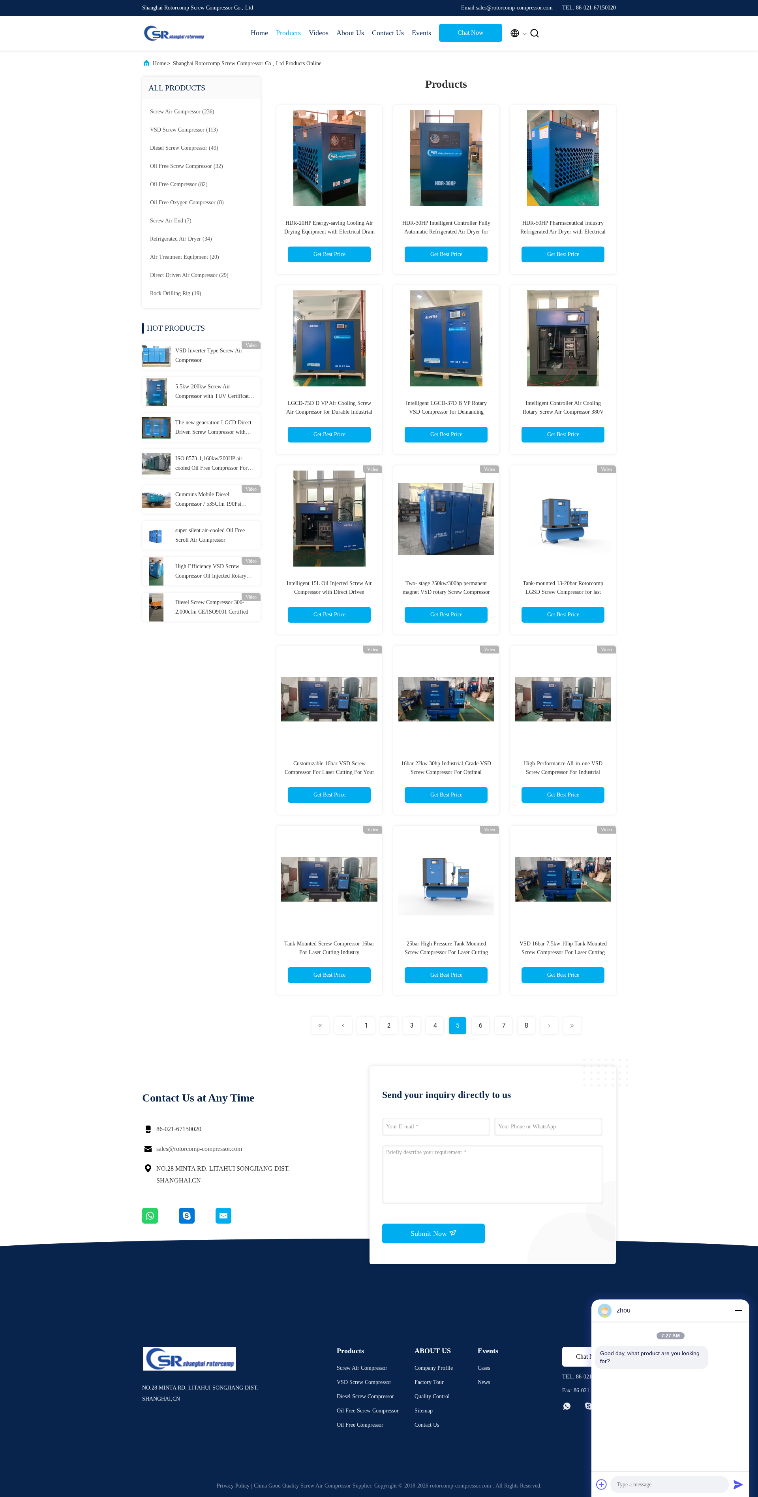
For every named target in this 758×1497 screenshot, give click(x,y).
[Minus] (738, 1310)
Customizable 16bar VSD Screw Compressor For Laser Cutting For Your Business (329, 772)
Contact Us (388, 33)
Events (421, 33)
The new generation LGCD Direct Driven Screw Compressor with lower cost (213, 428)
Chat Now (471, 32)
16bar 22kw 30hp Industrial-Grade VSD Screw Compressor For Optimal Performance (446, 772)
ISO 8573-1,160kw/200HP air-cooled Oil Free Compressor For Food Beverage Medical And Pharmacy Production (211, 464)
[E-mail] (233, 1221)
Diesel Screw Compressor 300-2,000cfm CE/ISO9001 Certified (211, 607)
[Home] (173, 33)
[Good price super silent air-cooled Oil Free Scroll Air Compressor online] (156, 535)
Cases (484, 1368)
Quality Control (432, 1396)
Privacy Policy (233, 1486)
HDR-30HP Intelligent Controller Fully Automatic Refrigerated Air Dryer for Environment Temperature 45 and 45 (446, 231)
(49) (184, 148)
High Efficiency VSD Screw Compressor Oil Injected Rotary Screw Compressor (210, 572)
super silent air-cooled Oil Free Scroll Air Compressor (210, 535)
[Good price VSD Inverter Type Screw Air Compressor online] (156, 355)
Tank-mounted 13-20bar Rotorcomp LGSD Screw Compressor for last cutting (563, 592)
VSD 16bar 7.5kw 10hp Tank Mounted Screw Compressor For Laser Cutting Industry (563, 952)
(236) (182, 112)
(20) (184, 257)
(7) (170, 221)
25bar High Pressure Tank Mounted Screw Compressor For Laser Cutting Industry (446, 952)
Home (259, 33)
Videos (318, 33)
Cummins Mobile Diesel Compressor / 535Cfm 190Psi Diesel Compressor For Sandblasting (208, 500)
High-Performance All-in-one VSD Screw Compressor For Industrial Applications (563, 772)
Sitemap (424, 1411)
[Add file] (601, 1484)
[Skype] (197, 1221)
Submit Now (430, 1233)
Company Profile (434, 1368)
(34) (181, 239)
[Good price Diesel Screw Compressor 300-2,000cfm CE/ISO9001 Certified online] (156, 607)
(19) (175, 293)
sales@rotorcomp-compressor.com (199, 1148)
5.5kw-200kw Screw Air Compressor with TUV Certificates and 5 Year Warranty (214, 392)
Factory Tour (429, 1382)
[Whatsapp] (160, 1221)
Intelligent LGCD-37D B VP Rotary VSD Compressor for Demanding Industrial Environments (446, 412)
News (484, 1382)
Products (288, 33)
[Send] (738, 1484)
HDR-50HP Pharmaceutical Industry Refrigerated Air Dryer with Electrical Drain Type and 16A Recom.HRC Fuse (563, 231)
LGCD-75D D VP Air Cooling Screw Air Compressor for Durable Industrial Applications (329, 412)
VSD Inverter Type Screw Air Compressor (208, 355)
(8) (187, 202)
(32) (186, 166)
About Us (350, 33)
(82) (179, 184)
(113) (184, 130)
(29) (189, 275)
